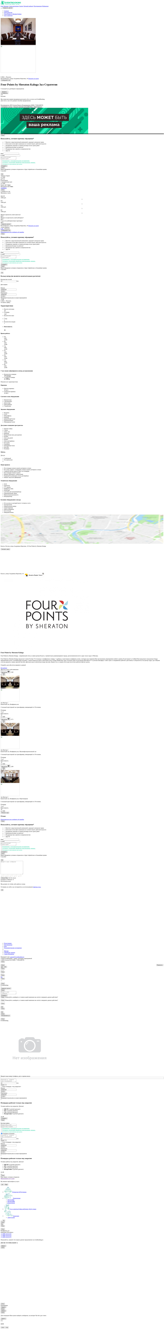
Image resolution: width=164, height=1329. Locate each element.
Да (2, 966)
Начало (3, 288)
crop (7, 1327)
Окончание (4, 293)
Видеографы (11, 1201)
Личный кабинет (28, 6)
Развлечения (11, 1203)
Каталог (6, 6)
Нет (5, 966)
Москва (6, 951)
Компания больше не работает (14, 147)
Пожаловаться (38, 107)
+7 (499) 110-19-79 (6, 1234)
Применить (160, 965)
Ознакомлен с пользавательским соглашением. (16, 161)
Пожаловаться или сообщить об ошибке (12, 232)
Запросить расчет (7, 8)
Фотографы (11, 1200)
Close (2, 135)
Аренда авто (11, 1217)
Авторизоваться (5, 1015)
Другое (8, 150)
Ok (2, 174)
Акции (21, 6)
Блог (2, 6)
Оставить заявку (5, 302)
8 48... (2, 229)
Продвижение (38, 6)
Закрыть (3, 1245)
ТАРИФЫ (4, 188)
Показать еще (5, 812)
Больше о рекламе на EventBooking (23, 107)
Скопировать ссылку (6, 107)
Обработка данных (9, 952)
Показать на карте (33, 78)
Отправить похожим (8, 1133)
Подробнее (4, 668)
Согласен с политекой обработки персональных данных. (18, 162)
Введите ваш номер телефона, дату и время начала (15, 1076)
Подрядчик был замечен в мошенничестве (18, 149)
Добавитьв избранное (4, 92)
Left (2, 1184)
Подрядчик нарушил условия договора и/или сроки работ (23, 145)
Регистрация (7, 943)
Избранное (45, 6)
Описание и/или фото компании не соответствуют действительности (26, 144)
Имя (2, 153)
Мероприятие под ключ (7, 1178)
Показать (8, 77)
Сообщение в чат (5, 80)
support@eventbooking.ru (17, 957)
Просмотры (4, 672)
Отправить (4, 166)
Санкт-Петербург (9, 954)
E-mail (2, 155)
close (2, 1327)
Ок (1, 977)
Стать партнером (14, 6)
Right (6, 1184)
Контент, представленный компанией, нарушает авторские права (25, 142)
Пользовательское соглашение (13, 948)
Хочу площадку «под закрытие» (11, 1086)
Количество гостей (6, 279)
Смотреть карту (5, 549)
